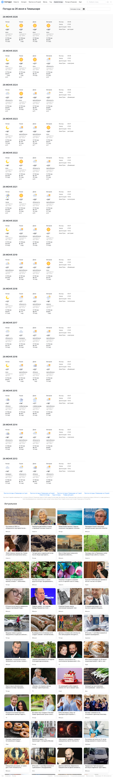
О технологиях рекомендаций (78, 776)
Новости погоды (45, 495)
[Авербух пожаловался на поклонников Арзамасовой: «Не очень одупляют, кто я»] (69, 653)
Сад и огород (56, 495)
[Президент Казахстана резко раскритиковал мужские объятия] (96, 520)
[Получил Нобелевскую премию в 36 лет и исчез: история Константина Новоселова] (96, 574)
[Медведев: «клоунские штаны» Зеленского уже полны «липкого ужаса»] (16, 653)
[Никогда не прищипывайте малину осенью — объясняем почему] (16, 574)
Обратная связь (90, 776)
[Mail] (2, 2)
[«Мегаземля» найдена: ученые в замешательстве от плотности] (69, 733)
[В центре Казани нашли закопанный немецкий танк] (69, 600)
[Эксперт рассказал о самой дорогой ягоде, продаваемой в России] (43, 574)
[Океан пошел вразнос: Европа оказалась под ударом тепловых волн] (69, 520)
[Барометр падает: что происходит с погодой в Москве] (43, 733)
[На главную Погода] (8, 2)
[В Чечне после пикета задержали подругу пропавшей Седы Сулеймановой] (16, 600)
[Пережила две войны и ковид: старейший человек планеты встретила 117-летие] (43, 520)
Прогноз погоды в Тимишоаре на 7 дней (69, 493)
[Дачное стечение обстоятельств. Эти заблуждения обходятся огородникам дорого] (69, 627)
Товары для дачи (68, 495)
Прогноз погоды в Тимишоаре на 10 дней (96, 493)
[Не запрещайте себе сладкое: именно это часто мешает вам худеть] (69, 680)
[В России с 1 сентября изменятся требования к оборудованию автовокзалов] (43, 760)
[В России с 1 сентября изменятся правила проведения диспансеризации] (96, 627)
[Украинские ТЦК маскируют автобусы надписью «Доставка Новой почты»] (96, 760)
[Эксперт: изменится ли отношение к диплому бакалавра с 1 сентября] (96, 706)
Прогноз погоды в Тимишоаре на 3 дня (15, 493)
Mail (3, 776)
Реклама (14, 776)
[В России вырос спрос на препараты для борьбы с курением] (69, 706)
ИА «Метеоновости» (107, 776)
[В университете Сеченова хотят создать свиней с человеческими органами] (43, 627)
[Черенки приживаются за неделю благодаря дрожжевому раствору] (43, 653)
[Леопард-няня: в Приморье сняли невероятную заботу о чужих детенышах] (96, 547)
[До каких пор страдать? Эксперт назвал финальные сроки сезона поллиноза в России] (43, 706)
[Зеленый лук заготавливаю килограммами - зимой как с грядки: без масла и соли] (96, 680)
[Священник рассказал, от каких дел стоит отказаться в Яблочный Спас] (16, 760)
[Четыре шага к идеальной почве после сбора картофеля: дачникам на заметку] (43, 547)
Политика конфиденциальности (61, 776)
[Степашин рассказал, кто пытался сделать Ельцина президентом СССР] (96, 600)
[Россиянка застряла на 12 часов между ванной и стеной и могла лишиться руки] (96, 733)
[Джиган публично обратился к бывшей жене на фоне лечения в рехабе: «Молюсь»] (69, 760)
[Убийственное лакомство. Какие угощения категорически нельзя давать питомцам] (16, 547)
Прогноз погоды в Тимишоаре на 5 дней (42, 493)
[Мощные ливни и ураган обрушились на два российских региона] (16, 627)
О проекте (50, 776)
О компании (8, 776)
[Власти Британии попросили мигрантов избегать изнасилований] (69, 547)
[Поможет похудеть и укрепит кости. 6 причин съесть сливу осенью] (69, 574)
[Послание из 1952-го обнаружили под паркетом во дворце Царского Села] (16, 520)
